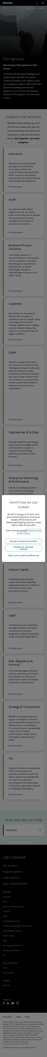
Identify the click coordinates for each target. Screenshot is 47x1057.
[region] (23, 528)
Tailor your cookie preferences (23, 555)
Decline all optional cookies (23, 548)
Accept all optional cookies (23, 541)
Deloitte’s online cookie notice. (29, 531)
